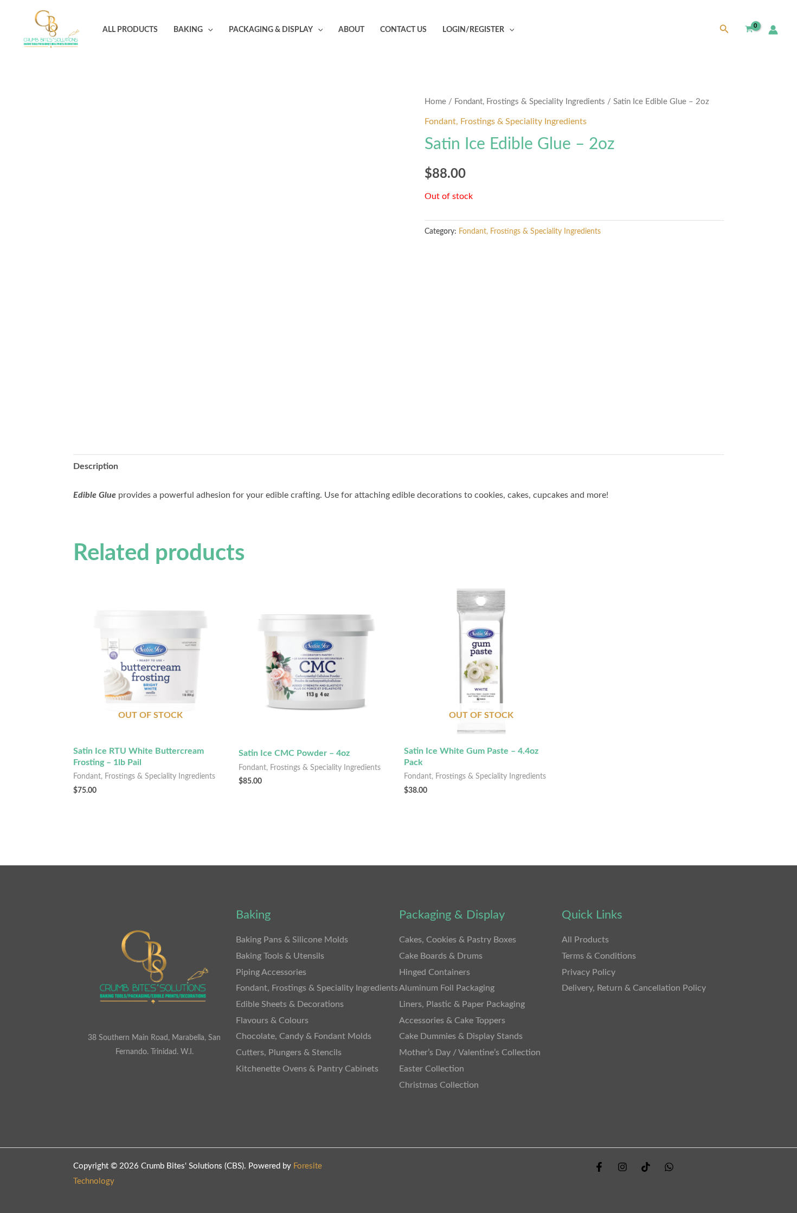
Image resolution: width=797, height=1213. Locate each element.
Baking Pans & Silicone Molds (292, 939)
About (351, 29)
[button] (208, 29)
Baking (188, 29)
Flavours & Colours (272, 1020)
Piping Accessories (271, 972)
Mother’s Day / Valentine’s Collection (470, 1052)
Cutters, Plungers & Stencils (289, 1052)
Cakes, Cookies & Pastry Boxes (457, 939)
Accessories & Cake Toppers (452, 1020)
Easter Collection (431, 1068)
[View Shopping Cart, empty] (748, 29)
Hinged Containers (434, 972)
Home (435, 102)
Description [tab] (95, 466)
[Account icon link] (773, 30)
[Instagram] (622, 1167)
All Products (130, 29)
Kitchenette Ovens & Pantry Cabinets (308, 1068)
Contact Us (403, 29)
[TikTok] (646, 1167)
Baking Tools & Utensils (280, 956)
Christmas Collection (439, 1085)
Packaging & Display (271, 29)
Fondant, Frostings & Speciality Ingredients (529, 102)
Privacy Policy (588, 972)
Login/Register (473, 29)
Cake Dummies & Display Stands (461, 1036)
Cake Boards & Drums (441, 956)
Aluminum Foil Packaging (446, 988)
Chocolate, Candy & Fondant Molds (303, 1036)
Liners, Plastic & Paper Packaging (462, 1004)
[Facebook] (599, 1167)
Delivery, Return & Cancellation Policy (634, 988)
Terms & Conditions (599, 956)
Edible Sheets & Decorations (290, 1004)
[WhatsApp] (669, 1167)
